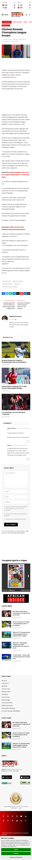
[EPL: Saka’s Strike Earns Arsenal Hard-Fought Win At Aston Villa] (6, 613)
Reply (27, 440)
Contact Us (5, 683)
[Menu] (5, 15)
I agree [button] (16, 849)
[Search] (27, 15)
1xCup (26, 22)
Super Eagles (17, 22)
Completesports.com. (9, 77)
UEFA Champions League (10, 287)
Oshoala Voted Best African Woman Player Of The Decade (23, 305)
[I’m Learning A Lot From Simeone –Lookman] (16, 402)
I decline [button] (16, 853)
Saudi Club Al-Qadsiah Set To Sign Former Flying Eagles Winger (14, 387)
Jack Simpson (7, 281)
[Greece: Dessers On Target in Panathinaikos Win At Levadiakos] (16, 350)
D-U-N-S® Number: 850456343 (11, 711)
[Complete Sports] (17, 15)
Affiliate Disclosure (7, 705)
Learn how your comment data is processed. (15, 532)
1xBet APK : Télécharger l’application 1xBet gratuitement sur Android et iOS (21, 645)
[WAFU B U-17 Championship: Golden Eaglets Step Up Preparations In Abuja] (6, 634)
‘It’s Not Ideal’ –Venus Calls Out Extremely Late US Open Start (21, 656)
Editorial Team (6, 692)
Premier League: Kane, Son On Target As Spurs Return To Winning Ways (15, 174)
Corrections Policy (7, 703)
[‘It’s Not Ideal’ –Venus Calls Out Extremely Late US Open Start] (6, 657)
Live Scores (7, 22)
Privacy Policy (6, 697)
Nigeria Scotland (18, 281)
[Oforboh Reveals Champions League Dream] (16, 57)
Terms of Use (6, 689)
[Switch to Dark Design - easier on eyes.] (29, 14)
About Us (4, 680)
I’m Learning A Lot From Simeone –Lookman (13, 413)
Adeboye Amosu (15, 316)
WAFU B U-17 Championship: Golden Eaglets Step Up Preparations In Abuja (21, 634)
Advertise (4, 686)
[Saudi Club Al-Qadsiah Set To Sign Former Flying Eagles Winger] (16, 376)
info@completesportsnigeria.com (14, 769)
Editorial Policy (6, 700)
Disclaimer (5, 694)
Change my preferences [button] (16, 857)
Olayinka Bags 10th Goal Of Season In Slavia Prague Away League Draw (9, 305)
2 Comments (6, 41)
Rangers (16, 284)
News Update (5, 25)
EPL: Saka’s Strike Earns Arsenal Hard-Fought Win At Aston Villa (21, 613)
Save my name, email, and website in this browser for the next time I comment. (15, 508)
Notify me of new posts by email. (16, 519)
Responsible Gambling (8, 708)
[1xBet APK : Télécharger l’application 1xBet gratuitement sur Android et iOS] (6, 645)
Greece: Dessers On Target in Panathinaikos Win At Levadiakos (14, 361)
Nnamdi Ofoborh (7, 284)
